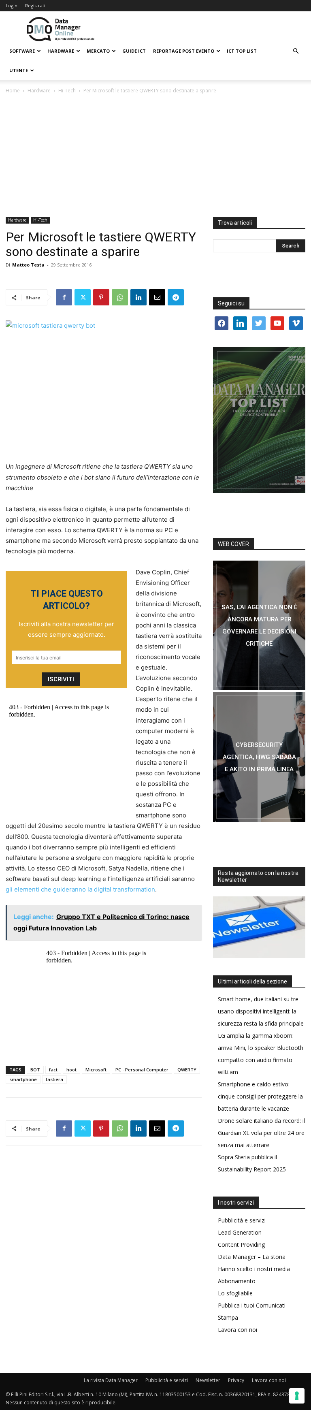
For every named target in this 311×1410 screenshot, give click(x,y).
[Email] (157, 297)
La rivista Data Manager (111, 1380)
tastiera (54, 1079)
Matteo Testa (28, 265)
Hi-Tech (67, 90)
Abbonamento (237, 1281)
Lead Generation (240, 1232)
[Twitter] (83, 297)
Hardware (60, 51)
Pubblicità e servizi (242, 1220)
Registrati (35, 5)
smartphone (23, 1079)
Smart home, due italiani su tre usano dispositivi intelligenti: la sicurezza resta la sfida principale (261, 1011)
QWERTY (186, 1070)
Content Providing (241, 1244)
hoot (71, 1070)
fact (53, 1070)
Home (13, 90)
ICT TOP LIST (242, 51)
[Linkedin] (138, 297)
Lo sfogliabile (235, 1293)
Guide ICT (134, 51)
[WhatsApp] (120, 297)
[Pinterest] (101, 297)
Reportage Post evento (183, 51)
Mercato (98, 51)
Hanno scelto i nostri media (254, 1269)
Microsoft (96, 1070)
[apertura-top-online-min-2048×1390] (259, 420)
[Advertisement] (155, 156)
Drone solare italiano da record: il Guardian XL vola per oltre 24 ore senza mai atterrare (261, 1133)
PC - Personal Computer (141, 1070)
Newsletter (208, 1380)
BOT (35, 1070)
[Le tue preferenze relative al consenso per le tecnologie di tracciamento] (297, 1396)
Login (11, 5)
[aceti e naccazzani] (259, 757)
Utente (18, 70)
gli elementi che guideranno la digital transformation (80, 889)
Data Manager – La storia (251, 1257)
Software (22, 51)
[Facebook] (64, 297)
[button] (295, 51)
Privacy (236, 1380)
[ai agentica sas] (259, 625)
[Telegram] (176, 297)
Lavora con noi (237, 1329)
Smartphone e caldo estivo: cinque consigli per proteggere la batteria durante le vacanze (260, 1096)
